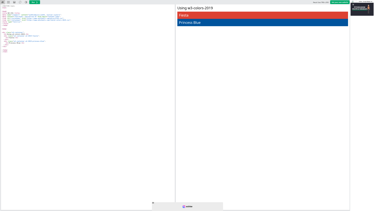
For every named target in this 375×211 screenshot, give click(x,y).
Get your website (340, 2)
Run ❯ (35, 2)
